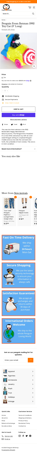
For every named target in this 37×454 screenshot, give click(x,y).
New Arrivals (21, 193)
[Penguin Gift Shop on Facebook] (23, 436)
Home (3, 20)
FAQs (3, 421)
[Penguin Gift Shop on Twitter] (27, 436)
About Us (5, 418)
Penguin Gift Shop (8, 30)
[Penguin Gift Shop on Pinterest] (30, 436)
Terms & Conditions (25, 415)
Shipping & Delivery (25, 418)
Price (4, 74)
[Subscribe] (30, 360)
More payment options (18, 119)
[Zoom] (34, 66)
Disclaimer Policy (24, 423)
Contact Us (22, 426)
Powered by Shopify (8, 450)
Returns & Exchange (8, 423)
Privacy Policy (23, 421)
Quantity (5, 87)
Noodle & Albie (7, 426)
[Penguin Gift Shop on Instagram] (20, 436)
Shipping (4, 84)
